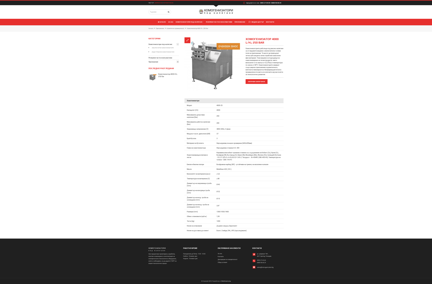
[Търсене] (168, 12)
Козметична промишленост (175, 28)
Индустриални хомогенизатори (163, 52)
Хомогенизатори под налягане (160, 44)
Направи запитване (256, 81)
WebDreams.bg (226, 281)
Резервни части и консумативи (160, 58)
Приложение (160, 28)
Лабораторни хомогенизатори (163, 48)
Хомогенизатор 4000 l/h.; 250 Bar (197, 28)
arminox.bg (158, 3)
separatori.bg (168, 3)
